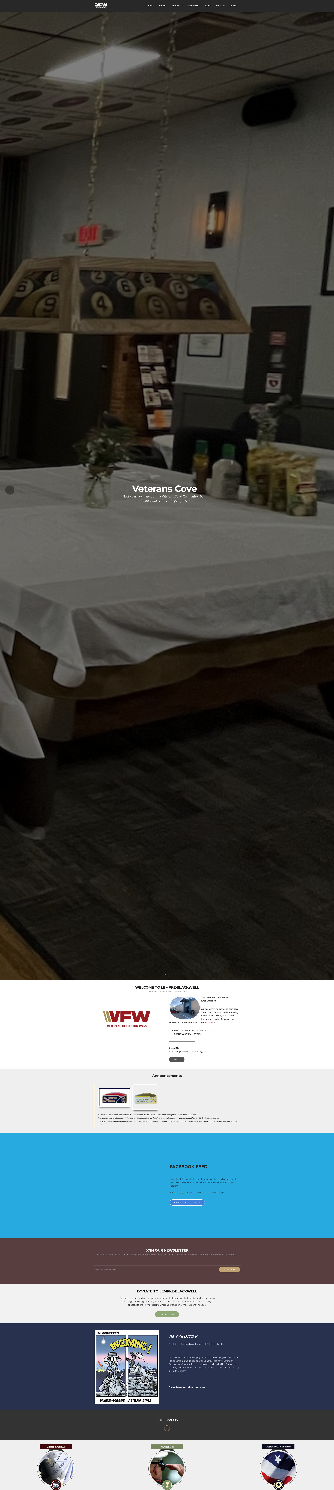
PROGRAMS (176, 6)
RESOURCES (193, 6)
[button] (9, 490)
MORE (177, 1059)
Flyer (164, 505)
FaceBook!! (210, 1022)
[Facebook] (167, 1428)
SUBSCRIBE (229, 1269)
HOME (151, 6)
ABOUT (162, 6)
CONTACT (220, 6)
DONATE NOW (167, 1314)
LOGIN (233, 6)
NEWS (207, 6)
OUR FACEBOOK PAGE (187, 1202)
